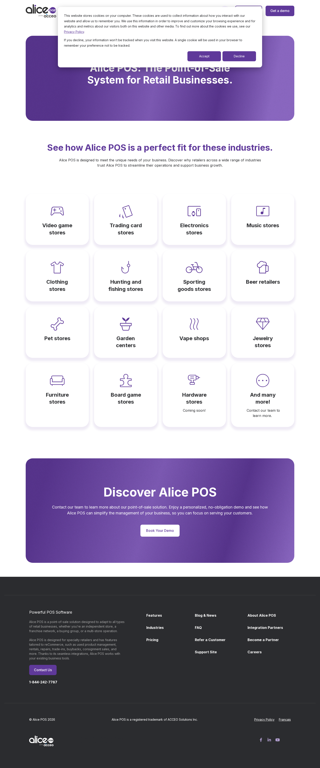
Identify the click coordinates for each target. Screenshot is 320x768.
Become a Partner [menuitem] (263, 640)
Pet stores (57, 338)
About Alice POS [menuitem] (262, 615)
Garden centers (126, 341)
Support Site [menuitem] (206, 652)
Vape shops (194, 338)
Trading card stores (126, 229)
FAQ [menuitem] (198, 627)
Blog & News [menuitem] (205, 615)
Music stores (262, 225)
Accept (204, 56)
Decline (239, 56)
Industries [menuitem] (155, 627)
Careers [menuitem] (255, 652)
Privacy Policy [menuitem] (264, 719)
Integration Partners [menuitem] (265, 627)
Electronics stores (194, 229)
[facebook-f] (261, 740)
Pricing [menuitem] (152, 640)
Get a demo (280, 11)
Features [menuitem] (154, 615)
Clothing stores (57, 285)
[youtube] (277, 740)
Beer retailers (263, 282)
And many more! (263, 398)
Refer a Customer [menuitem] (210, 640)
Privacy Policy (74, 32)
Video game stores (57, 229)
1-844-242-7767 (43, 682)
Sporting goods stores (194, 285)
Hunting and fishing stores (125, 285)
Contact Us (43, 670)
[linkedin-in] (269, 740)
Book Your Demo (160, 530)
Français (285, 719)
